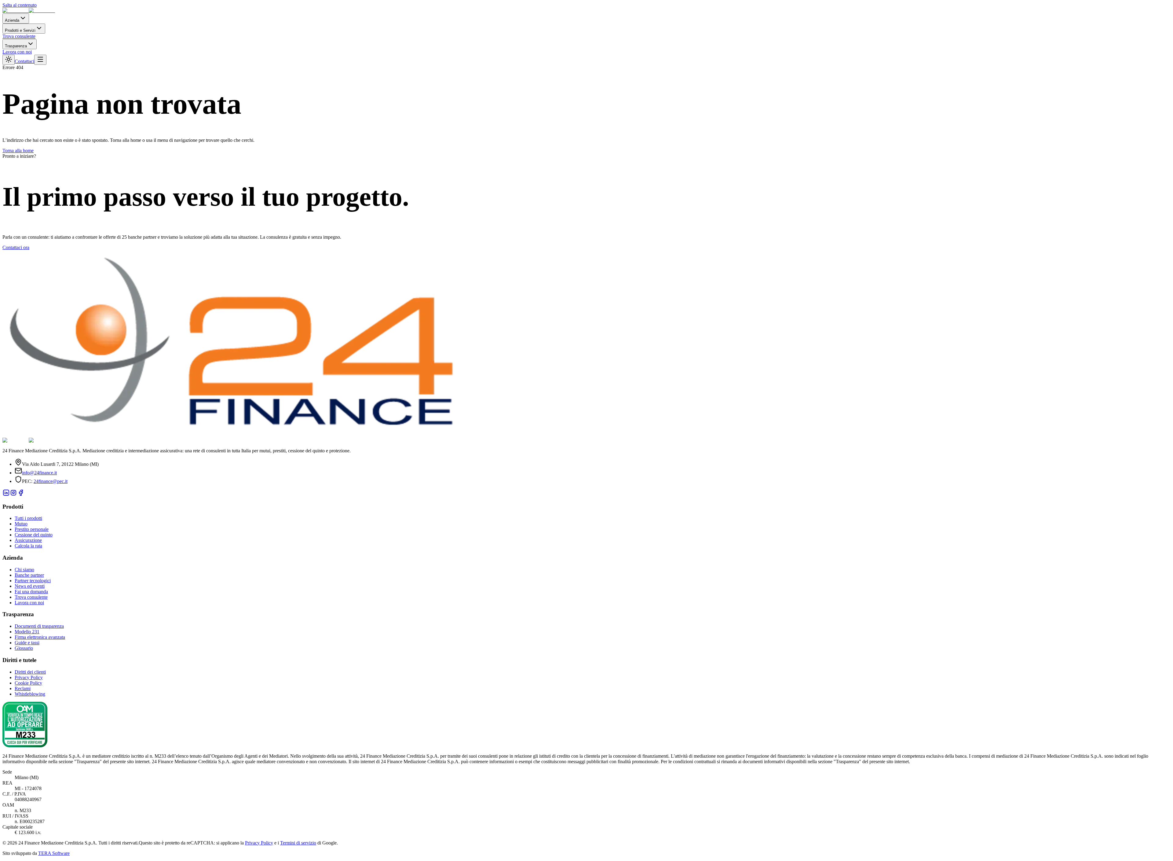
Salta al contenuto (19, 5)
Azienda (12, 20)
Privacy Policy (259, 842)
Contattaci (24, 61)
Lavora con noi (17, 51)
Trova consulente (18, 36)
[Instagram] (13, 494)
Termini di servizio (298, 842)
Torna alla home (18, 150)
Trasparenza (16, 46)
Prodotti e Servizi (20, 30)
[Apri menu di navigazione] (40, 60)
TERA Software (54, 853)
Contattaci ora (15, 247)
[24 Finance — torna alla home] (28, 10)
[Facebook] (20, 494)
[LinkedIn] (6, 494)
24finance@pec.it (51, 481)
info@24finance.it (39, 472)
